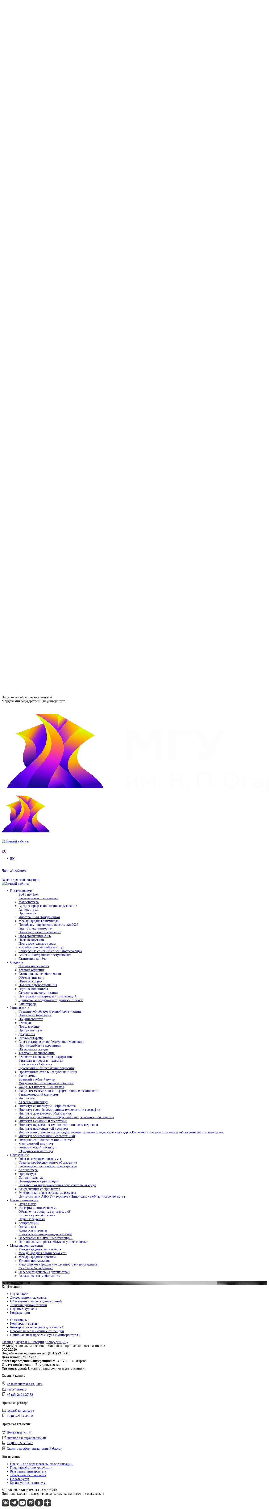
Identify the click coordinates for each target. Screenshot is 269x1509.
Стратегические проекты (36, 205)
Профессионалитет (23, 213)
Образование (19, 374)
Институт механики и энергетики (42, 262)
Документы (26, 167)
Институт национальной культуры (43, 270)
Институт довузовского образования (44, 255)
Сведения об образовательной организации (49, 148)
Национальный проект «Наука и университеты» (53, 461)
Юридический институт (35, 293)
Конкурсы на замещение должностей (45, 453)
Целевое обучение (31, 594)
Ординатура (27, 393)
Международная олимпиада (38, 575)
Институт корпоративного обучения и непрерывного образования (66, 259)
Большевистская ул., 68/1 (19, 626)
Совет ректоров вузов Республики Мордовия (50, 174)
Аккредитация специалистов (39, 408)
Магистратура (28, 557)
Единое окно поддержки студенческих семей (50, 537)
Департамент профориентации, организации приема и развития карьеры (70, 339)
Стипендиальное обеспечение (40, 511)
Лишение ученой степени (36, 434)
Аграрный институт (32, 244)
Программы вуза (30, 163)
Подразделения (21, 335)
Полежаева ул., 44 (14, 654)
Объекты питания (31, 515)
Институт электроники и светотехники (46, 278)
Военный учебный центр (36, 301)
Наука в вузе (27, 423)
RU (4, 133)
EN (4, 137)
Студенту (17, 499)
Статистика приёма (32, 613)
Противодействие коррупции (39, 178)
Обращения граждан (33, 182)
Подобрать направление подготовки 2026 (48, 579)
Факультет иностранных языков (41, 308)
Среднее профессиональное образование (47, 381)
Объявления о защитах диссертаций (44, 431)
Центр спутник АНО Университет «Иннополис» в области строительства (71, 415)
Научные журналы (31, 438)
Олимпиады (27, 446)
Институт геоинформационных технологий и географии (59, 251)
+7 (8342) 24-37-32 (15, 642)
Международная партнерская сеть (42, 473)
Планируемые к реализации (38, 400)
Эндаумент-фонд (30, 171)
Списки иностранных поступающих (44, 609)
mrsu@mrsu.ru (16, 1389)
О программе (27, 197)
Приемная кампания (33, 224)
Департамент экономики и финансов (44, 366)
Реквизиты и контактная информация (45, 189)
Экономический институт (37, 289)
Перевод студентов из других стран (44, 491)
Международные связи (26, 465)
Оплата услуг (19, 1479)
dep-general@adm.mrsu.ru (19, 633)
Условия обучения (31, 507)
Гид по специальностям (35, 583)
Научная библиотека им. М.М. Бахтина (46, 369)
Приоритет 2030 (21, 194)
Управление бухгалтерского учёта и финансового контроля (60, 358)
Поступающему (21, 545)
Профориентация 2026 (34, 590)
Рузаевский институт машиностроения (46, 327)
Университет (19, 144)
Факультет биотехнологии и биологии (46, 304)
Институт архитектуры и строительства (47, 247)
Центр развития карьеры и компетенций (47, 533)
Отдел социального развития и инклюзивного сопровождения (63, 354)
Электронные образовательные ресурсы (47, 411)
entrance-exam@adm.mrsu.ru (21, 662)
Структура (26, 159)
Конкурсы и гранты (32, 450)
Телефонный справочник (36, 186)
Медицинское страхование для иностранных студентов (58, 484)
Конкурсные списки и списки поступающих (50, 606)
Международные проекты (37, 476)
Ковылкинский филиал (35, 324)
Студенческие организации (38, 530)
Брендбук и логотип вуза (28, 1482)
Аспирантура (28, 389)
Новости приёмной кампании (39, 587)
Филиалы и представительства (32, 320)
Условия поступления (34, 480)
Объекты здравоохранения (37, 522)
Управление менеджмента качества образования (53, 347)
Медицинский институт (35, 285)
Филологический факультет (38, 316)
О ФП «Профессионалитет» (38, 217)
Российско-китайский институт (41, 602)
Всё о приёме (28, 549)
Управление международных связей (44, 351)
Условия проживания (33, 503)
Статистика (26, 228)
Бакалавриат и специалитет (38, 553)
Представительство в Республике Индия (47, 331)
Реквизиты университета (28, 1471)
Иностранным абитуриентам (39, 572)
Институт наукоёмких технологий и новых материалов (58, 266)
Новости (24, 201)
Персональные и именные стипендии (45, 457)
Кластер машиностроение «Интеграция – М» (50, 221)
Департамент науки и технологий (42, 362)
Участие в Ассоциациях (35, 488)
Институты (18, 240)
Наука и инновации (24, 419)
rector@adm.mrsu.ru (20, 1410)
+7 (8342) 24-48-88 (20, 1416)
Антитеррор (27, 541)
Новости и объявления (34, 152)
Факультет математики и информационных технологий (58, 312)
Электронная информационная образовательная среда (57, 404)
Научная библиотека (33, 526)
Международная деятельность (39, 469)
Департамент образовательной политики (47, 343)
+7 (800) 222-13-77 (15, 671)
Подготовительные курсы (37, 598)
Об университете (30, 156)
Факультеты (18, 297)
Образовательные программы (39, 377)
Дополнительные (30, 396)
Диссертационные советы (37, 427)
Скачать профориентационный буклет (34, 1448)
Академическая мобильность (39, 495)
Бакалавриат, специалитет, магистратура (47, 385)
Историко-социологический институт (45, 281)
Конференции (28, 442)
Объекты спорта (30, 518)
